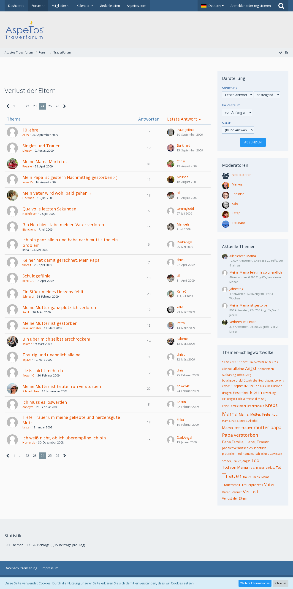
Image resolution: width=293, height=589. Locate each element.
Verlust (250, 492)
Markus (237, 184)
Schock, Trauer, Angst (236, 461)
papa (275, 427)
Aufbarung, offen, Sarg (236, 375)
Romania (248, 454)
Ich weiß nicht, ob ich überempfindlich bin (64, 438)
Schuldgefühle (36, 276)
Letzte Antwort (182, 119)
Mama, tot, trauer (237, 427)
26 (57, 106)
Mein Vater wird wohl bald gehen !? (56, 193)
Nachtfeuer (29, 214)
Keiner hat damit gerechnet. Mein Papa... (62, 260)
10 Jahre (30, 130)
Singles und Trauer (41, 145)
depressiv (240, 386)
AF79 (25, 135)
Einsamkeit (241, 392)
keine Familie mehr (234, 406)
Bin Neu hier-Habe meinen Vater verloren (63, 224)
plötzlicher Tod (232, 454)
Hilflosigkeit (229, 399)
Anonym (27, 407)
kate (180, 307)
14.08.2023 (229, 362)
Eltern (256, 392)
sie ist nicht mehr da (42, 370)
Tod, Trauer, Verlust (262, 468)
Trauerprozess (252, 485)
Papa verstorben (240, 435)
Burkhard (183, 145)
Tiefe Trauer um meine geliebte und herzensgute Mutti (71, 419)
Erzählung (269, 393)
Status (226, 123)
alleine (238, 368)
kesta (25, 427)
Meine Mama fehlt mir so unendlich (255, 272)
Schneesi (28, 297)
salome (27, 344)
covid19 (227, 386)
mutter (261, 427)
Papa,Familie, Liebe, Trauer (245, 441)
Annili (26, 312)
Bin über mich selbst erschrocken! (56, 339)
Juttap (236, 213)
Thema (14, 119)
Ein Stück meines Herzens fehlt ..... (55, 291)
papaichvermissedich (237, 448)
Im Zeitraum (231, 105)
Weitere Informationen (255, 583)
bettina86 (239, 223)
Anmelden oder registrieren (251, 5)
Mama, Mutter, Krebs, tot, (258, 414)
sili (178, 193)
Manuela (183, 224)
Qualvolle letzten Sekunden (49, 209)
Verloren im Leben (242, 322)
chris (180, 370)
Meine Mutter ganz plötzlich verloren (59, 307)
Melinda (182, 177)
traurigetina (185, 129)
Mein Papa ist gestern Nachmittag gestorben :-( (69, 177)
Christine (238, 194)
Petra (181, 323)
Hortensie (28, 442)
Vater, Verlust (232, 492)
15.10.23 (242, 362)
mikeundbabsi (31, 328)
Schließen (280, 583)
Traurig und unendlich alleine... (52, 355)
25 (50, 106)
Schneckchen (30, 391)
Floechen (28, 198)
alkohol (227, 369)
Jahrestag (236, 289)
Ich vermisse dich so (251, 399)
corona (279, 380)
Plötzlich (260, 448)
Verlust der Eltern (234, 498)
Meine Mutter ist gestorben (49, 323)
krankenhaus (255, 406)
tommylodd (185, 208)
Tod (255, 460)
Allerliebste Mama (242, 256)
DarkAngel (184, 242)
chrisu (181, 260)
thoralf (26, 265)
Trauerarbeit (231, 485)
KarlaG (182, 291)
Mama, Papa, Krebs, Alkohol (240, 421)
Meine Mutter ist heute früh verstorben (61, 386)
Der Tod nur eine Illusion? (265, 386)
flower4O (28, 375)
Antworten (148, 119)
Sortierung (229, 88)
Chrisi (181, 161)
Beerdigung (266, 380)
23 (35, 106)
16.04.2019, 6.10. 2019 (264, 362)
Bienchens (29, 229)
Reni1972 (28, 281)
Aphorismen (266, 369)
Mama (230, 413)
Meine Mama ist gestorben (249, 305)
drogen (227, 393)
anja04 (26, 360)
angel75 (27, 182)
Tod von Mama (235, 467)
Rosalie (27, 166)
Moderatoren (241, 174)
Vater (269, 484)
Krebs (271, 405)
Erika (180, 419)
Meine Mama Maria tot (44, 161)
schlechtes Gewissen (268, 454)
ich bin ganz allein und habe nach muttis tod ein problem (70, 242)
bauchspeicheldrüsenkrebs (239, 380)
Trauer (232, 475)
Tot (278, 467)
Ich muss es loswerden (44, 402)
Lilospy (27, 151)
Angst (251, 368)
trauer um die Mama (256, 477)
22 (27, 106)
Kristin (181, 402)
